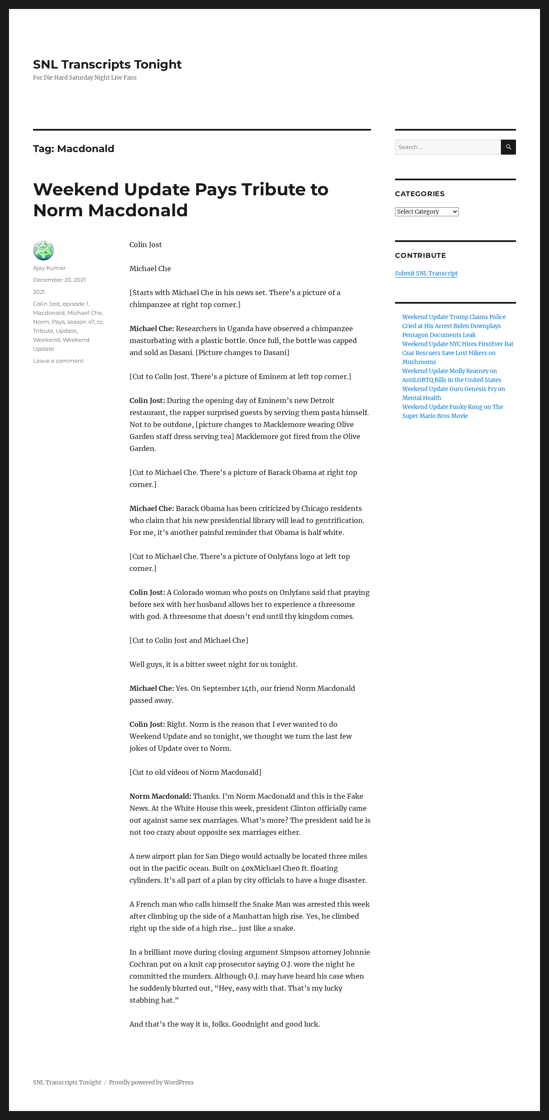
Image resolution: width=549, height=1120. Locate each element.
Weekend (46, 339)
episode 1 (75, 303)
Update (66, 330)
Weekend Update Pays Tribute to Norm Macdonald (181, 200)
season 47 (80, 321)
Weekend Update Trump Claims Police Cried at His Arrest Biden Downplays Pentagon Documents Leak (454, 326)
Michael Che (84, 312)
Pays (58, 321)
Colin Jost (46, 303)
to (100, 321)
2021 (39, 291)
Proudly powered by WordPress (151, 1082)
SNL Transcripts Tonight (107, 64)
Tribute (43, 330)
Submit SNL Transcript (426, 273)
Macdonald (49, 312)
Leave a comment (58, 360)
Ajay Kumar (49, 267)
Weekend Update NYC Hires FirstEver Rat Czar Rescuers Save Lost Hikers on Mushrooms (457, 353)
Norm (41, 321)
